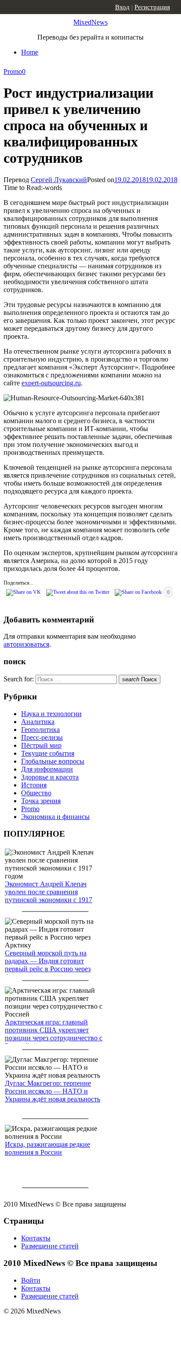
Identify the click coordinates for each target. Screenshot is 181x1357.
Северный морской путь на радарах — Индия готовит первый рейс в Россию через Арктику (47, 964)
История (34, 785)
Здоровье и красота (50, 777)
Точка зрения (41, 801)
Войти (30, 1280)
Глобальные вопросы (52, 761)
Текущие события (47, 753)
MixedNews (90, 22)
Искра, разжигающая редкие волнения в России (47, 1148)
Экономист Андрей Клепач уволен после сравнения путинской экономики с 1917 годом (48, 895)
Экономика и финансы (55, 816)
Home (29, 52)
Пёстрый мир (41, 745)
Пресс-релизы (42, 737)
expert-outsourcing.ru (51, 383)
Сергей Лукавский (59, 179)
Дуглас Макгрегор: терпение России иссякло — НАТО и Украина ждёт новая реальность (52, 1091)
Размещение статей (50, 1246)
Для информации (47, 769)
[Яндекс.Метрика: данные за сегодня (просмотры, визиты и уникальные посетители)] (72, 1327)
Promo (13, 71)
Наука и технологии (51, 713)
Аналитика (37, 721)
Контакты (36, 1238)
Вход (122, 7)
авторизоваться (26, 644)
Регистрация (152, 7)
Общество (36, 793)
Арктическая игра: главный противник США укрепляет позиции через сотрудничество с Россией (53, 1034)
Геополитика (40, 729)
